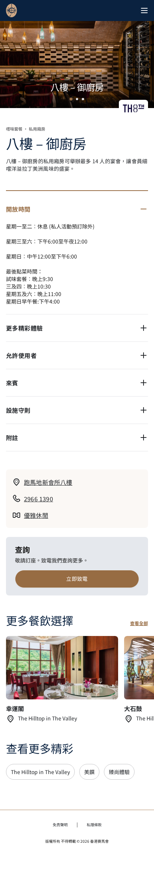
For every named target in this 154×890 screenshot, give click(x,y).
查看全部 (139, 623)
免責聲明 (60, 824)
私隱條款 (94, 824)
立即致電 (77, 578)
